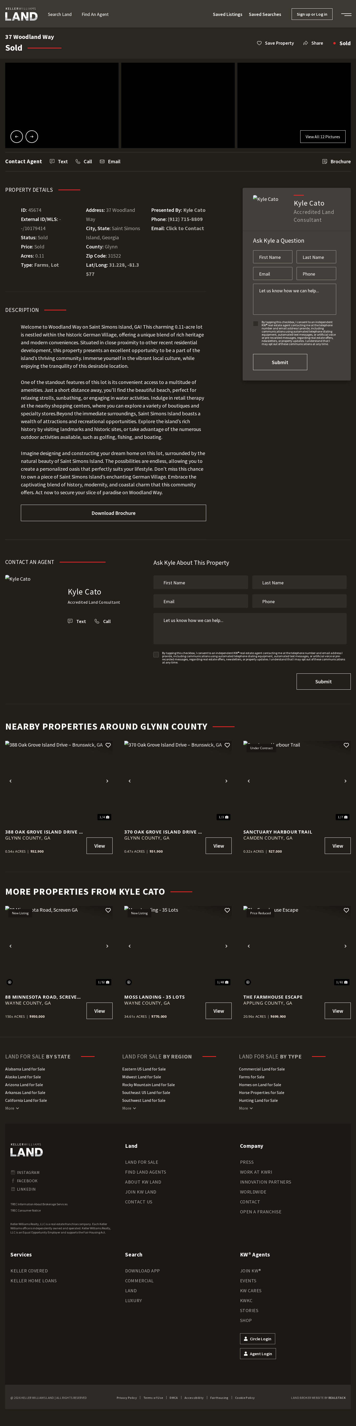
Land (131, 1291)
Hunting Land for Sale (258, 1100)
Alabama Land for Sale (25, 1069)
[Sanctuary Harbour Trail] (297, 781)
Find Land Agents (145, 1172)
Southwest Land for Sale (143, 1100)
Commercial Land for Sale (262, 1069)
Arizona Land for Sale (24, 1084)
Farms (41, 264)
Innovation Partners (265, 1182)
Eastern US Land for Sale (144, 1069)
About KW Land (143, 1182)
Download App (142, 1271)
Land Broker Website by (318, 1398)
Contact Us (138, 1202)
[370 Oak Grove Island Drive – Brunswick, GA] (178, 781)
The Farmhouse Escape (273, 997)
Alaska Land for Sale (23, 1076)
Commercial (139, 1281)
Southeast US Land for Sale (146, 1092)
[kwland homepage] (26, 1149)
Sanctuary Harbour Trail (277, 832)
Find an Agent (95, 14)
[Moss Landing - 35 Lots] (178, 946)
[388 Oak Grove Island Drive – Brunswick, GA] (59, 781)
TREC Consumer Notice (25, 1210)
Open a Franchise (261, 1212)
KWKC (246, 1300)
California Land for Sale (26, 1100)
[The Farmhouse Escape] (297, 946)
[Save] (108, 745)
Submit (280, 362)
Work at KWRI (256, 1172)
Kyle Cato (194, 210)
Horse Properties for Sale (261, 1092)
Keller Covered (29, 1271)
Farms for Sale (252, 1076)
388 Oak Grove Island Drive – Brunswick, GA (43, 832)
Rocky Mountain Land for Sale (148, 1084)
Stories (249, 1310)
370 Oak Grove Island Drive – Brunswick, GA (162, 832)
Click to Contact (185, 228)
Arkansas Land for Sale (25, 1092)
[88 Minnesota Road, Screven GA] (59, 946)
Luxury (133, 1300)
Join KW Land (140, 1192)
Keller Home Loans (33, 1281)
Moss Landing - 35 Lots (154, 997)
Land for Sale (141, 1162)
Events (248, 1281)
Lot (55, 264)
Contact (250, 1202)
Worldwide (253, 1192)
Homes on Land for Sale (260, 1084)
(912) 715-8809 (185, 219)
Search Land (60, 14)
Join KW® (250, 1271)
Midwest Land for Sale (141, 1076)
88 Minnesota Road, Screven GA (43, 997)
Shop (246, 1320)
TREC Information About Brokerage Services (38, 1204)
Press (247, 1162)
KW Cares (251, 1291)
